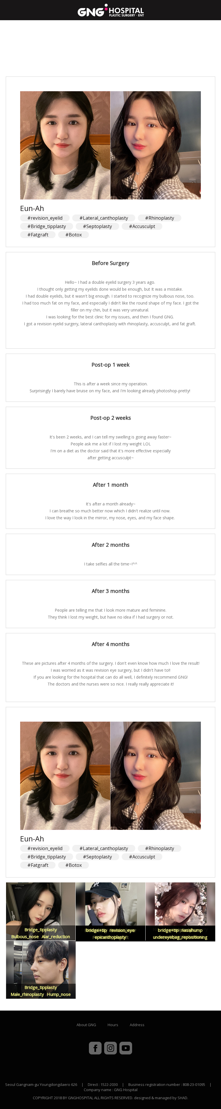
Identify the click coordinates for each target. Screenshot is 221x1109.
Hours (113, 1024)
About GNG (86, 1024)
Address (137, 1024)
